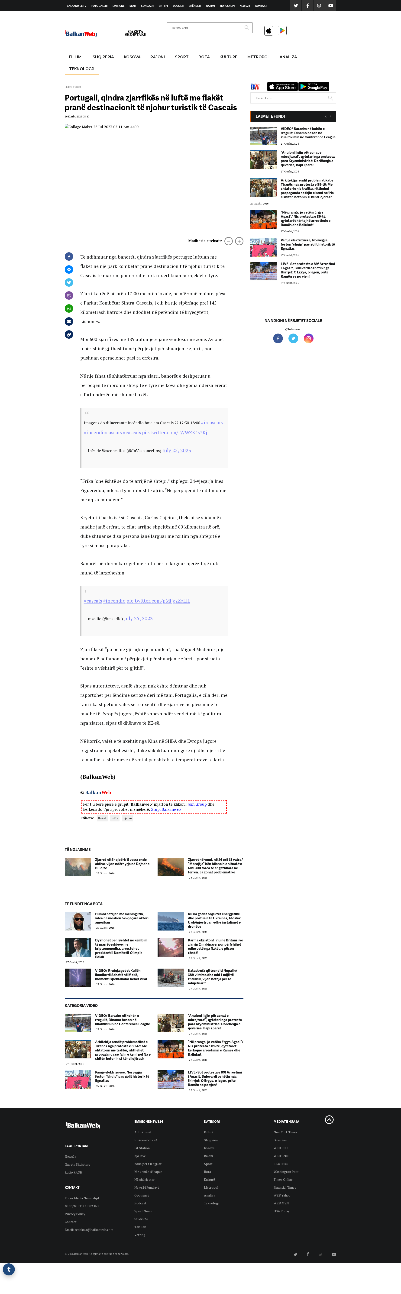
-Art (221, 68)
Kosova (132, 57)
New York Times (285, 1132)
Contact (71, 1221)
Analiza (288, 57)
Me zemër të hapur (148, 1171)
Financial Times (285, 1187)
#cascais (132, 432)
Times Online (283, 1179)
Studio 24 (141, 1219)
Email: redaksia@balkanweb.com (89, 1229)
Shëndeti (195, 5)
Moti (132, 5)
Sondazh (147, 5)
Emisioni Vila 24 (145, 1140)
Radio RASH (73, 1172)
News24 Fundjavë (146, 1187)
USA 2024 (204, 68)
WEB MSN (281, 1203)
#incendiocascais (103, 432)
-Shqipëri (181, 79)
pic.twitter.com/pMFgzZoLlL (158, 600)
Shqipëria (103, 57)
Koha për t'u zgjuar (148, 1163)
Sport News (143, 1211)
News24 (245, 5)
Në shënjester (144, 1179)
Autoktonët (143, 1132)
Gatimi (210, 5)
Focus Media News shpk (82, 1198)
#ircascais (212, 422)
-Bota (178, 68)
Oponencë (141, 1195)
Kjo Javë (140, 1156)
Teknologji (81, 69)
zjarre (127, 818)
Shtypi (163, 5)
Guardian (280, 1140)
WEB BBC (281, 1148)
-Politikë (98, 79)
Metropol (258, 57)
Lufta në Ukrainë (204, 81)
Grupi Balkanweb (166, 809)
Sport (182, 57)
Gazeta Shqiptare (77, 1164)
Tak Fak (140, 1227)
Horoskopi (227, 5)
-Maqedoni (158, 79)
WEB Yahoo (282, 1195)
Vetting (139, 1234)
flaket (102, 818)
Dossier (178, 5)
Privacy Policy (75, 1214)
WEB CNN (281, 1156)
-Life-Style (254, 79)
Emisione (118, 5)
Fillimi (76, 57)
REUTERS (281, 1163)
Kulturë (228, 57)
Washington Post (286, 1171)
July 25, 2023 (176, 450)
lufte (114, 818)
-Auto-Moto (77, 80)
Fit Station (142, 1148)
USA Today (282, 1211)
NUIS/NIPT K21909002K (82, 1206)
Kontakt (261, 5)
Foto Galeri (99, 5)
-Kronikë (98, 68)
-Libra (223, 79)
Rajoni (157, 57)
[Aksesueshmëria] (9, 1269)
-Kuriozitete (257, 68)
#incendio (114, 600)
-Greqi (154, 68)
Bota (204, 57)
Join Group (197, 804)
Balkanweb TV (76, 5)
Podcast (140, 1203)
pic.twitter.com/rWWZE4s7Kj (174, 432)
